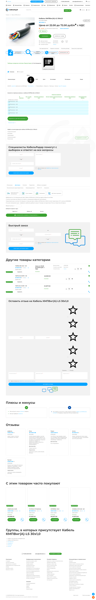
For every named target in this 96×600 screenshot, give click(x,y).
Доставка (17, 185)
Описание (9, 185)
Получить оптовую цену (21, 248)
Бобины (28, 587)
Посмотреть (31, 86)
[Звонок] (22, 554)
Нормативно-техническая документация (77, 575)
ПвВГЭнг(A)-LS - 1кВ (13, 101)
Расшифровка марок (73, 581)
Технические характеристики (15, 187)
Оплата (71, 5)
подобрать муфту (81, 137)
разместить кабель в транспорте (26, 215)
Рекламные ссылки (30, 566)
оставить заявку (55, 553)
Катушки (71, 561)
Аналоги (46, 187)
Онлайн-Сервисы (52, 559)
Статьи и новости (72, 585)
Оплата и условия (30, 562)
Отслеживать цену (53, 52)
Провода (28, 584)
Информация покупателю (33, 559)
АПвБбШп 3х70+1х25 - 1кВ (78, 509)
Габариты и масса (72, 578)
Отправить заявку (37, 1)
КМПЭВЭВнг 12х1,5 (55, 509)
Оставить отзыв (48, 384)
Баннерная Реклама (30, 565)
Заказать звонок (51, 1)
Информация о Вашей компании (33, 575)
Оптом (9, 546)
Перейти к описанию (54, 48)
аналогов (13, 86)
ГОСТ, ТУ (39, 187)
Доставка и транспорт (73, 582)
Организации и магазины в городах (76, 584)
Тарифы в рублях (29, 563)
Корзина (83, 9)
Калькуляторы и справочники (77, 559)
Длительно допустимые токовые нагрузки (77, 569)
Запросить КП (64, 52)
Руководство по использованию (33, 568)
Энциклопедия (29, 589)
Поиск (67, 10)
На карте (21, 71)
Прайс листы (71, 589)
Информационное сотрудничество (13, 565)
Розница (10, 544)
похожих (22, 411)
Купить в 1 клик (59, 36)
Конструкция (49, 579)
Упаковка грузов (72, 562)
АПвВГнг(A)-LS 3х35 (12, 509)
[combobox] (21, 158)
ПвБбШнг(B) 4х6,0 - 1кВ (21, 265)
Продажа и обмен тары (51, 563)
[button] (9, 163)
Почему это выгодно (30, 578)
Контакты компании (10, 562)
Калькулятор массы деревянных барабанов (78, 572)
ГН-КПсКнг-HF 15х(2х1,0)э (35, 509)
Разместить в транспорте (77, 48)
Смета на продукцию (51, 568)
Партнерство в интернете (11, 563)
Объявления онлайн (51, 566)
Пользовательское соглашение (32, 569)
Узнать (54, 44)
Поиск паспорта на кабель (38, 52)
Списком (12, 71)
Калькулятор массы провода (75, 568)
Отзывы (7, 566)
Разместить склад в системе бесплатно (55, 561)
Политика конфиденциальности (33, 571)
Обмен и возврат (41, 185)
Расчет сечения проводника (75, 574)
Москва (9, 1)
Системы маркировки (30, 583)
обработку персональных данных (27, 381)
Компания (9, 559)
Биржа (48, 569)
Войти (89, 9)
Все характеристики (44, 48)
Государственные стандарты (75, 587)
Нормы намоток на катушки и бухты (76, 563)
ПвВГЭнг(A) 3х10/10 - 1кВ (21, 275)
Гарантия (31, 185)
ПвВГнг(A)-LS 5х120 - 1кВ (21, 285)
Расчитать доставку (65, 48)
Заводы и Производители (74, 588)
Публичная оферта (30, 572)
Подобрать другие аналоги (17, 118)
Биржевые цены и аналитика (53, 571)
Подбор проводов (50, 574)
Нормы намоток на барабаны (75, 579)
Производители (30, 187)
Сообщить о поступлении (48, 69)
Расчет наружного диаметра (75, 566)
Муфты (27, 586)
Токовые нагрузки (72, 576)
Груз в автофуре (50, 575)
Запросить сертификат (18, 53)
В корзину (45, 36)
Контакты (87, 5)
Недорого (10, 543)
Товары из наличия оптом (52, 578)
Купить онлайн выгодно (52, 565)
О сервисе (8, 561)
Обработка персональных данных (33, 576)
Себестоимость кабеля (73, 571)
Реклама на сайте (9, 568)
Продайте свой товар (51, 562)
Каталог (28, 581)
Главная (7, 14)
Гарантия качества (30, 574)
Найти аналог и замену (51, 576)
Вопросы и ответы (9, 569)
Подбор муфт (49, 572)
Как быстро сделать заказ (31, 561)
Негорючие (10, 541)
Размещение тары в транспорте (75, 565)
